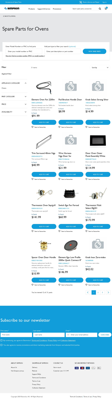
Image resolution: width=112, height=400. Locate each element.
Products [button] (32, 9)
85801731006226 (64, 159)
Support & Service (44, 9)
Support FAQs (36, 374)
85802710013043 (37, 260)
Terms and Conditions (39, 340)
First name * (5, 331)
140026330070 (90, 103)
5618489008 (89, 260)
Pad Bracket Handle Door (70, 99)
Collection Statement (68, 340)
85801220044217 (64, 263)
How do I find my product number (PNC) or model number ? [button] (25, 56)
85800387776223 (91, 159)
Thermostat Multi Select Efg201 (93, 206)
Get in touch (57, 367)
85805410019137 (91, 211)
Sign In (105, 2)
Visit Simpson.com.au (17, 371)
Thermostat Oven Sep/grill (43, 205)
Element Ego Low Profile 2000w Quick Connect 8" (70, 258)
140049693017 (63, 103)
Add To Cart (44, 122)
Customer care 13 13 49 (61, 371)
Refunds (34, 371)
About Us (14, 367)
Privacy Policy (52, 340)
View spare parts (94, 51)
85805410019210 (37, 208)
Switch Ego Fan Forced (69, 205)
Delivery (34, 367)
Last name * (37, 331)
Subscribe (105, 335)
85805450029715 (37, 156)
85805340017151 (64, 208)
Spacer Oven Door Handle (44, 257)
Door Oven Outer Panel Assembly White (95, 154)
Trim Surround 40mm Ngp (43, 153)
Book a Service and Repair (91, 2)
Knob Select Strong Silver (97, 99)
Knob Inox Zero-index (96, 257)
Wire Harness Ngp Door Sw (65, 154)
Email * (68, 331)
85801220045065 (37, 103)
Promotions (57, 9)
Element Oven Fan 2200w (43, 99)
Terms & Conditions (76, 396)
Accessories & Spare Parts (13, 2)
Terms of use (36, 381)
